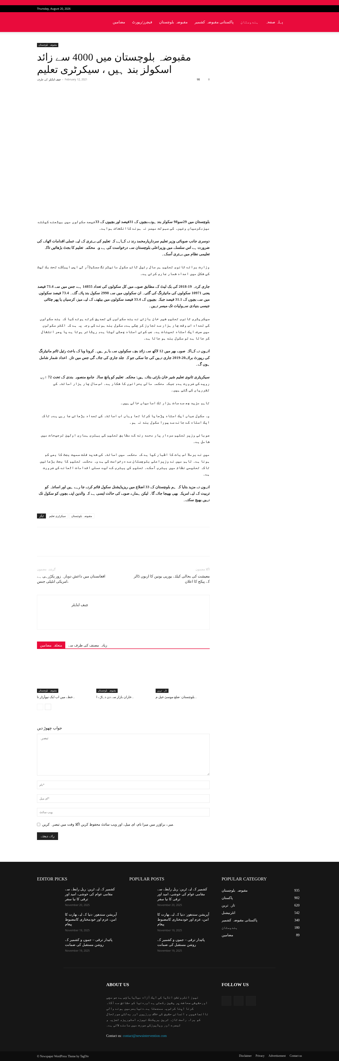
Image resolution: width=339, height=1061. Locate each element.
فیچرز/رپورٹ (142, 22)
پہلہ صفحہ (274, 22)
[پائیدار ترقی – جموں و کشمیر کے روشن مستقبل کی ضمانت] (49, 945)
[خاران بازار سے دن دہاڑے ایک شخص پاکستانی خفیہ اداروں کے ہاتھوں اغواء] (123, 674)
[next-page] (48, 707)
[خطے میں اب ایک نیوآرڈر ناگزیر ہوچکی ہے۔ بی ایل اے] (64, 674)
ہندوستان (249, 22)
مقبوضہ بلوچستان (173, 22)
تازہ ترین (162, 690)
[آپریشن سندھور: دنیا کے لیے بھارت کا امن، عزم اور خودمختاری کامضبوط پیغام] (49, 920)
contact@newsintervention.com (145, 1036)
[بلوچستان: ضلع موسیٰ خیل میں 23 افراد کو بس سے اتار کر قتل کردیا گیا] (183, 674)
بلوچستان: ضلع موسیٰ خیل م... (176, 697)
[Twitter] (290, 8)
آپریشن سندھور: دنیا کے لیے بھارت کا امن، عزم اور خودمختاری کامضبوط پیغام (91, 919)
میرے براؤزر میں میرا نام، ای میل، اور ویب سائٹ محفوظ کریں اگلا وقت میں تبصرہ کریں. (108, 824)
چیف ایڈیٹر (55, 79)
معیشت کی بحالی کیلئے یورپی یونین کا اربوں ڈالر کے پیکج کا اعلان (172, 578)
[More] (118, 99)
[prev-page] (40, 707)
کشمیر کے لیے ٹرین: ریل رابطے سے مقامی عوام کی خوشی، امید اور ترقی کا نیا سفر (90, 894)
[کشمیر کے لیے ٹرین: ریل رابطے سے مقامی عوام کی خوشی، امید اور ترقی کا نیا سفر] (49, 895)
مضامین (119, 22)
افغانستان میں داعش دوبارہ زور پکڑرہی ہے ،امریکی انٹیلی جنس (71, 578)
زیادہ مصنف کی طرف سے (87, 645)
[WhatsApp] (106, 99)
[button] (296, 22)
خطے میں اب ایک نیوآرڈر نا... (56, 697)
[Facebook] (282, 8)
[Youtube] (298, 8)
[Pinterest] (95, 99)
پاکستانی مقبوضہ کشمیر (214, 22)
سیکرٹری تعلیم (57, 515)
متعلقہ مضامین (51, 645)
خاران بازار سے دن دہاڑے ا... (115, 697)
